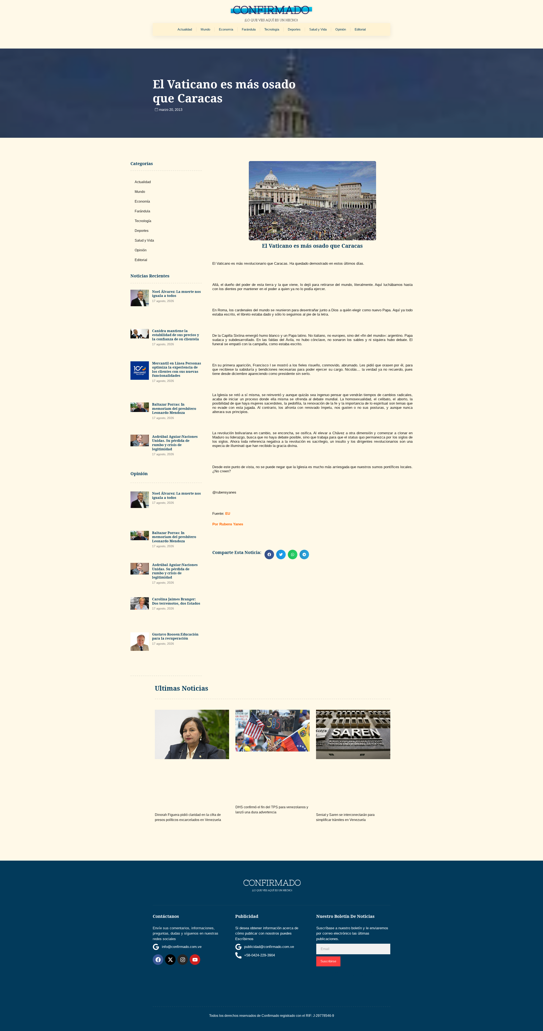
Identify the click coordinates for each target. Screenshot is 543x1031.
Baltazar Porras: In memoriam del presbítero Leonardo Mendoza (174, 408)
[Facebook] (158, 959)
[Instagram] (182, 959)
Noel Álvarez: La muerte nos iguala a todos (176, 293)
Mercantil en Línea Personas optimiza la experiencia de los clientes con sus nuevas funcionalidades (176, 369)
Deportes (294, 29)
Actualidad (185, 29)
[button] (269, 554)
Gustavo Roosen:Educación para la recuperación (175, 636)
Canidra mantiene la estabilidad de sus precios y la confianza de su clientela (175, 334)
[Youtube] (195, 959)
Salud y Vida (318, 29)
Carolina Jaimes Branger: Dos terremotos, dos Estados (176, 601)
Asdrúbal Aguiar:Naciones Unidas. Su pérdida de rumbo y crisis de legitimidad (175, 442)
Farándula (249, 29)
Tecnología (271, 29)
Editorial (360, 29)
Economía (226, 29)
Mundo (205, 29)
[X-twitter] (170, 959)
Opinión (340, 29)
